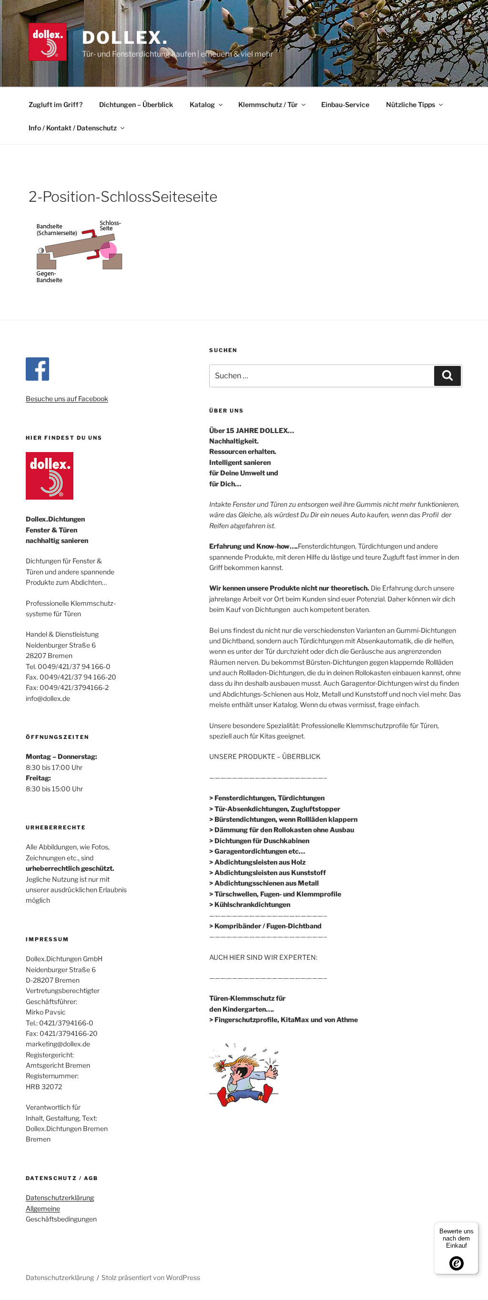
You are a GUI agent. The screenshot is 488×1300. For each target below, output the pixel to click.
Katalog (202, 104)
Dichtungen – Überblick (136, 104)
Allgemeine (43, 1208)
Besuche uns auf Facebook (67, 398)
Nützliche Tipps (410, 104)
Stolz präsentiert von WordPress (151, 1277)
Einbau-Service (345, 104)
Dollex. (125, 37)
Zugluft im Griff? (55, 104)
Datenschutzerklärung (60, 1197)
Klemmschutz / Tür (268, 104)
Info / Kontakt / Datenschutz (73, 128)
